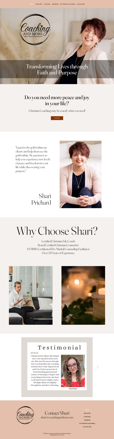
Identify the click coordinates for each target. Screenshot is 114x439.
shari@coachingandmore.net (57, 417)
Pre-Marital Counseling (87, 423)
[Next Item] (98, 367)
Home (87, 410)
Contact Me (87, 427)
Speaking (87, 420)
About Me (87, 413)
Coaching (87, 417)
